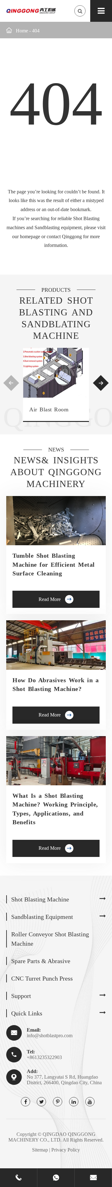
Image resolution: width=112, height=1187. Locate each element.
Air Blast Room (48, 409)
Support (21, 995)
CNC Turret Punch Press (42, 978)
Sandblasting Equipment (42, 916)
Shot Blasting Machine (40, 899)
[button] (11, 383)
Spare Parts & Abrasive (40, 961)
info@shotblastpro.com (49, 1035)
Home (22, 30)
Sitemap (40, 1149)
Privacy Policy (65, 1149)
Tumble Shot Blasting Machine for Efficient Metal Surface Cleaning (53, 564)
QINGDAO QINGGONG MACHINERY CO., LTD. (52, 1137)
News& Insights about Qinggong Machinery (56, 472)
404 (36, 30)
